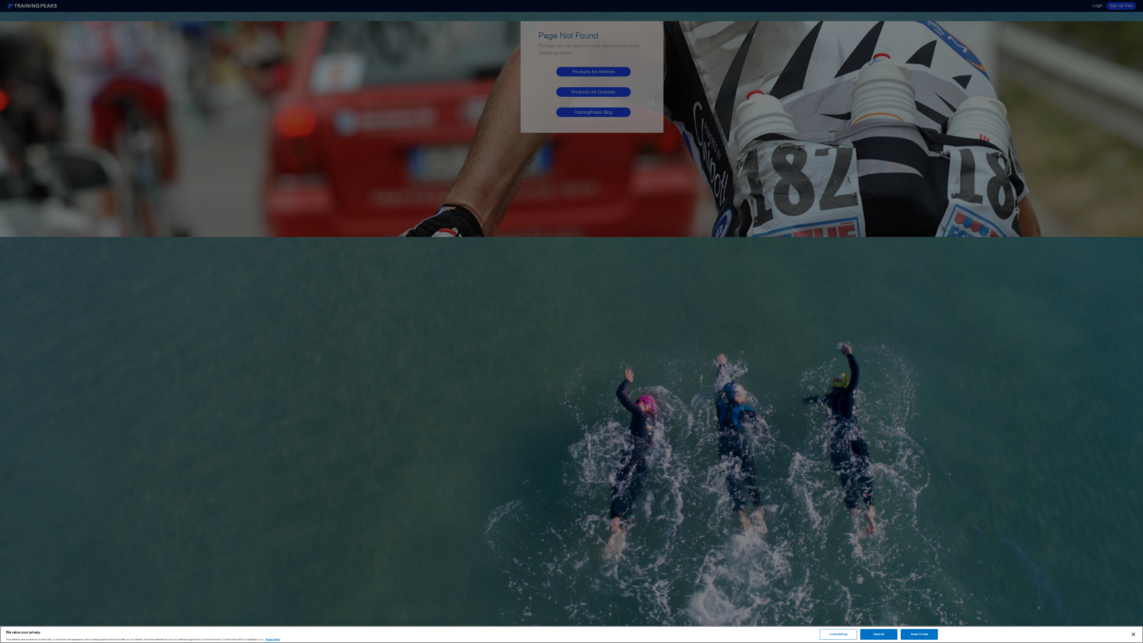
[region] (571, 634)
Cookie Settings (838, 634)
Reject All (879, 634)
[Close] (1133, 634)
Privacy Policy (273, 639)
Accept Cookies (919, 634)
